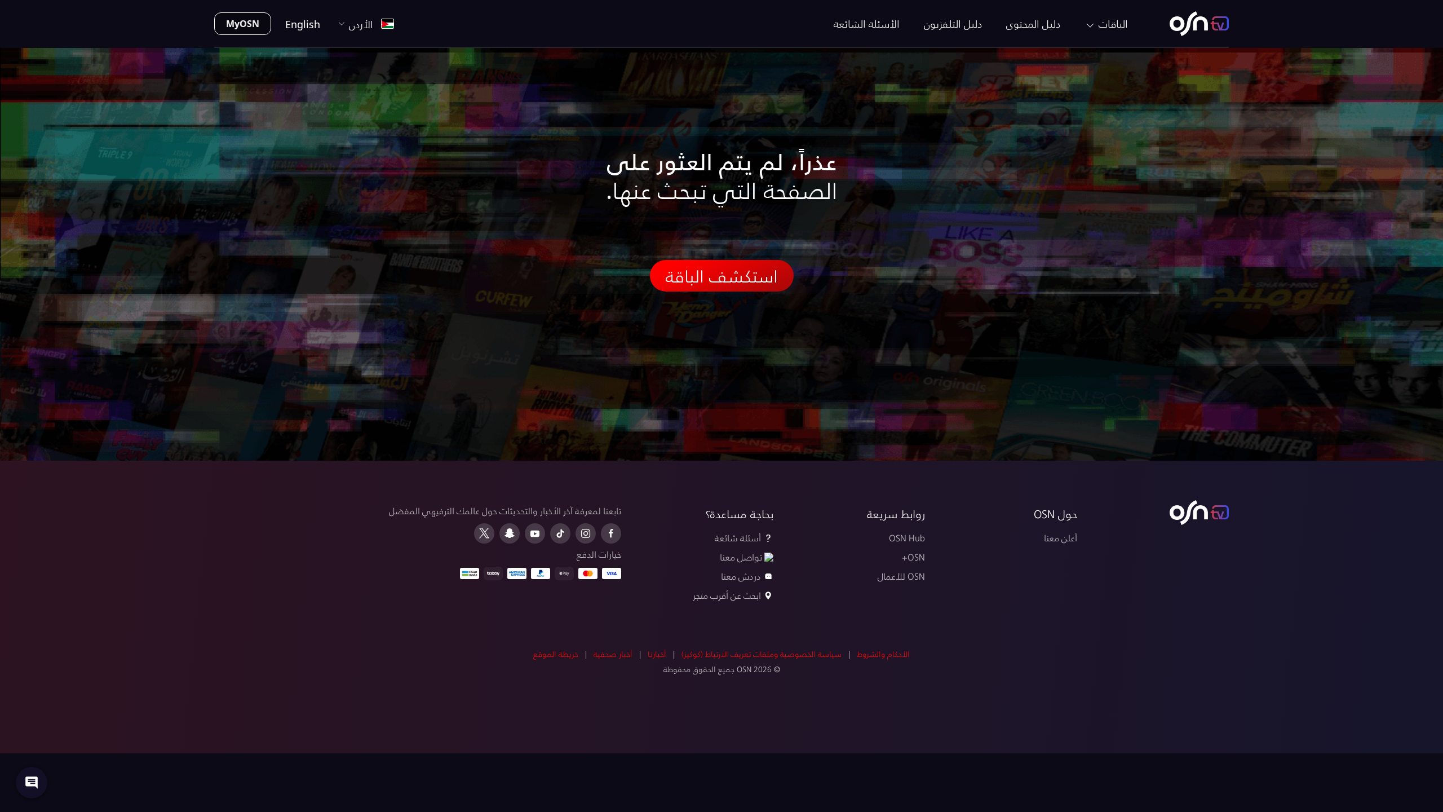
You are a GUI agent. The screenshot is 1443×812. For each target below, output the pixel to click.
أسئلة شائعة (738, 537)
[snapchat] (509, 533)
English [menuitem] (302, 24)
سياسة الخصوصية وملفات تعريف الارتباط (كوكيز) (761, 653)
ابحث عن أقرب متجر (727, 595)
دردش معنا (741, 576)
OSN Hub (907, 537)
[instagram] (586, 533)
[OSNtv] (1199, 512)
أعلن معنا (1060, 537)
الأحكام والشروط (883, 653)
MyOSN (242, 23)
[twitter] (484, 533)
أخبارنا (657, 653)
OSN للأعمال (901, 576)
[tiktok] (560, 533)
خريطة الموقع (555, 653)
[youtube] (535, 533)
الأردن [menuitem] (364, 24)
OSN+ (913, 557)
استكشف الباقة (722, 276)
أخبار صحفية (613, 653)
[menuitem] (1199, 23)
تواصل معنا (741, 557)
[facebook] (611, 533)
